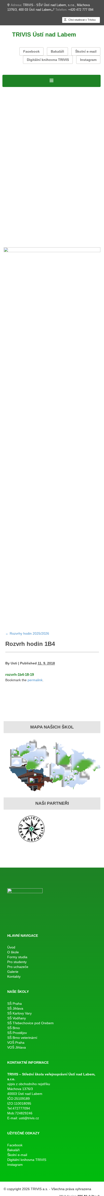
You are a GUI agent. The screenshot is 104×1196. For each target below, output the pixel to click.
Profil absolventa (63, 221)
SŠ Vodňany (16, 1018)
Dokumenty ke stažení (23, 196)
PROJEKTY (43, 89)
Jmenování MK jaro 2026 (26, 152)
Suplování (61, 140)
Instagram (88, 60)
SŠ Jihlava (15, 1008)
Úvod (11, 947)
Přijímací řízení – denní (24, 215)
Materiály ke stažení (21, 121)
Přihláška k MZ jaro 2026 (75, 152)
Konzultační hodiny (45, 190)
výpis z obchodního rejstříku (28, 1084)
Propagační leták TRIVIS (71, 215)
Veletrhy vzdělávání (62, 227)
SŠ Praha (14, 1003)
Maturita (10, 146)
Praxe (8, 190)
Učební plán (43, 115)
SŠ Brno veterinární (22, 1038)
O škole (62, 89)
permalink (35, 680)
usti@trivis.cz (29, 1118)
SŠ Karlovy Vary (19, 1013)
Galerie (9, 240)
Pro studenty (14, 133)
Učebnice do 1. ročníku (24, 233)
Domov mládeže (62, 233)
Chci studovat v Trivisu (82, 19)
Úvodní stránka (17, 89)
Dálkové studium (18, 127)
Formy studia (15, 102)
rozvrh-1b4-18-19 (19, 674)
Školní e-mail (86, 51)
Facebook (31, 51)
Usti (14, 663)
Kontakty (24, 240)
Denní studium (16, 108)
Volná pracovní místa (75, 96)
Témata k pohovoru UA (24, 221)
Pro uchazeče (15, 208)
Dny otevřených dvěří (23, 227)
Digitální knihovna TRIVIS (48, 60)
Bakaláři (57, 51)
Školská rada (67, 115)
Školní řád (81, 140)
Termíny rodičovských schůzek (31, 202)
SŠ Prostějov (17, 1033)
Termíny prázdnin (80, 190)
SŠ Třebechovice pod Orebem (30, 1023)
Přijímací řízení (16, 115)
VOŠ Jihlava (16, 1047)
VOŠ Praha (15, 1042)
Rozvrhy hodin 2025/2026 (27, 140)
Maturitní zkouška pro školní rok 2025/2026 (44, 158)
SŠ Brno (13, 1028)
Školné (20, 190)
